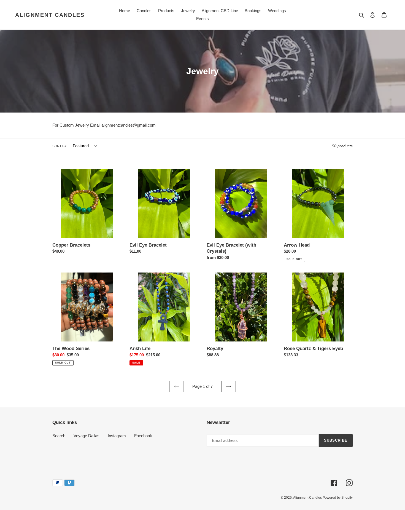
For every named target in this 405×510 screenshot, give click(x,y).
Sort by (59, 146)
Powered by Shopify (338, 498)
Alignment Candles (50, 15)
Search (58, 435)
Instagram (117, 435)
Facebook (143, 435)
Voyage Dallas (86, 435)
